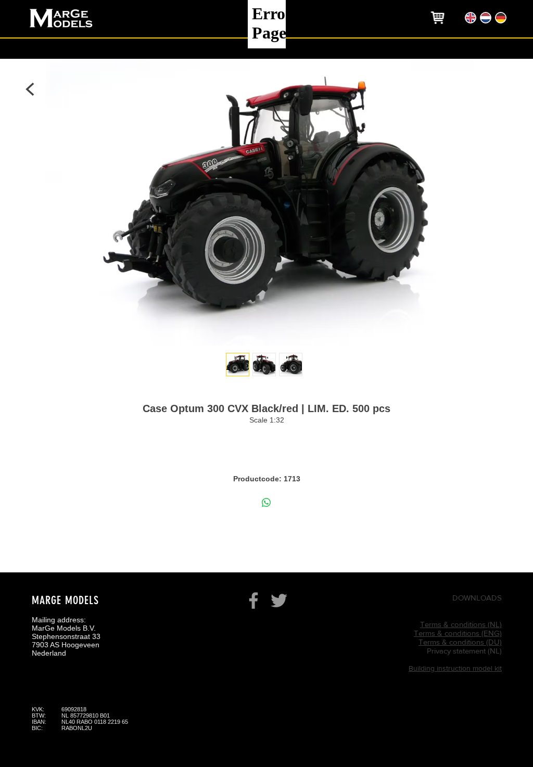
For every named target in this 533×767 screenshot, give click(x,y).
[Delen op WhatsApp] (266, 502)
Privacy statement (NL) (464, 650)
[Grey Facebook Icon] (253, 600)
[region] (438, 18)
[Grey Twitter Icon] (279, 600)
